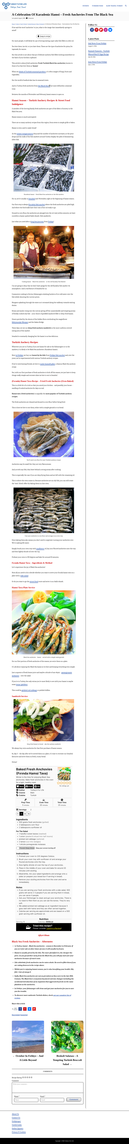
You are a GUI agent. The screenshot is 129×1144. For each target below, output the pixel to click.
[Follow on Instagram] (106, 30)
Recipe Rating (17, 1078)
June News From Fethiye (97, 62)
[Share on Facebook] (20, 1009)
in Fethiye (19, 355)
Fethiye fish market (57, 355)
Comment (15, 1081)
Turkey (17, 24)
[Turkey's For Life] (17, 6)
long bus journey (37, 222)
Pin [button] (38, 786)
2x (25, 814)
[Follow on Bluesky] (110, 30)
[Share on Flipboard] (34, 1009)
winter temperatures (25, 134)
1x (21, 814)
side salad (24, 576)
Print (30, 786)
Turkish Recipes (31, 24)
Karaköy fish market (37, 204)
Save (21, 786)
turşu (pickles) (22, 684)
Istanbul (31, 199)
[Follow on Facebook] (92, 30)
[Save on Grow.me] (39, 1009)
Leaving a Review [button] (54, 928)
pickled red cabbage (29, 690)
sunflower (40, 549)
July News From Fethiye (97, 43)
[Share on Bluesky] (29, 1009)
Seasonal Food (24, 1014)
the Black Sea (43, 86)
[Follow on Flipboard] (101, 30)
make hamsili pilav (47, 364)
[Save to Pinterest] (25, 1009)
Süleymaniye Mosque (20, 322)
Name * (17, 1096)
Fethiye (51, 222)
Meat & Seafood (40, 24)
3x (29, 814)
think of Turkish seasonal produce (32, 72)
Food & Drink (23, 24)
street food (34, 581)
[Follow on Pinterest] (97, 30)
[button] (58, 782)
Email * (42, 1096)
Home (13, 24)
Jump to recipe (45, 36)
